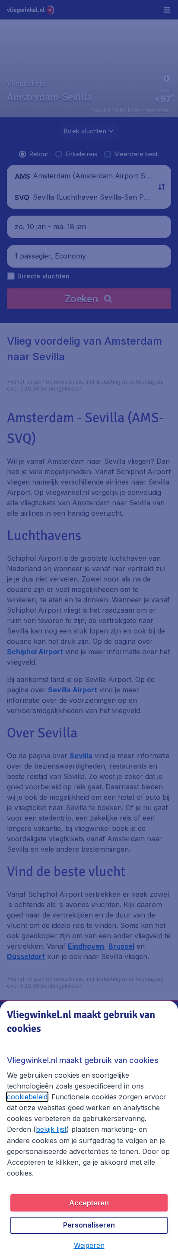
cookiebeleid (27, 1096)
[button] (89, 1245)
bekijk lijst (51, 1129)
